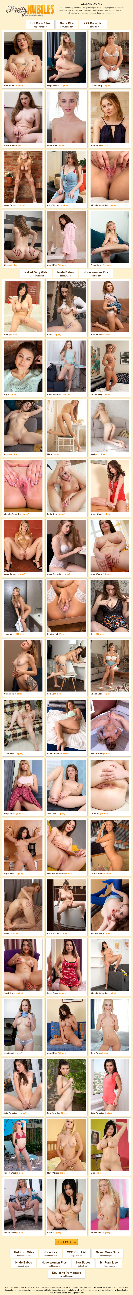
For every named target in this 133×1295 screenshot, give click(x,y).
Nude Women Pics (96, 273)
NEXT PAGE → (66, 1242)
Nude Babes (65, 273)
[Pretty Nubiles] (30, 10)
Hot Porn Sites (40, 24)
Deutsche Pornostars (66, 1274)
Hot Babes (83, 1263)
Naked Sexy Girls (36, 273)
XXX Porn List (93, 24)
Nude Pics (67, 24)
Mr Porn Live (109, 1263)
